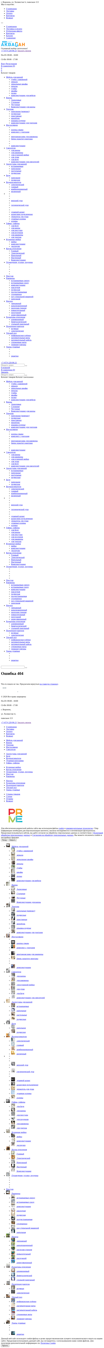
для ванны (15, 150)
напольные (16, 168)
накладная (15, 287)
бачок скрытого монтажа (22, 139)
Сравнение (11, 38)
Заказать (4, 372)
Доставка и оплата (14, 29)
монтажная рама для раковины (24, 136)
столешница (16, 294)
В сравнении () (8, 66)
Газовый (15, 251)
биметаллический (19, 322)
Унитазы (10, 109)
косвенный (16, 191)
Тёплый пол (11, 333)
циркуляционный (18, 315)
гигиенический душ (20, 205)
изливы (14, 221)
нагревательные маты (20, 338)
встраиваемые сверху (20, 281)
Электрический (18, 253)
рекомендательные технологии (79, 828)
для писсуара (16, 230)
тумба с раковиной (19, 79)
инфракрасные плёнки (21, 335)
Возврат (9, 18)
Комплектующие (18, 260)
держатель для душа (19, 217)
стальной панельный (20, 324)
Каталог (9, 36)
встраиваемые (17, 166)
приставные (16, 116)
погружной (16, 313)
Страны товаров (13, 794)
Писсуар (9, 276)
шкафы (14, 91)
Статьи (9, 796)
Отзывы (9, 799)
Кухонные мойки (13, 239)
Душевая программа (15, 761)
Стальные (15, 102)
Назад (4, 840)
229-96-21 (9, 51)
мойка (13, 242)
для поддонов (17, 233)
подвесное (15, 180)
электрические (17, 331)
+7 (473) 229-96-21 (9, 363)
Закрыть (12, 840)
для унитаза (16, 237)
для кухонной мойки (20, 155)
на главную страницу (49, 684)
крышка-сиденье (18, 120)
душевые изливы (18, 219)
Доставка (10, 11)
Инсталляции (12, 125)
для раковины (17, 152)
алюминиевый (17, 319)
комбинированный (19, 189)
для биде (15, 159)
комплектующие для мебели (23, 95)
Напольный (16, 255)
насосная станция (18, 308)
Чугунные (15, 104)
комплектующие (18, 146)
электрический (17, 185)
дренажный (16, 303)
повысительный (18, 310)
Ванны (9, 98)
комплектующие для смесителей (25, 162)
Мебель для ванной (14, 77)
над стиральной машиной (22, 297)
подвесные (16, 114)
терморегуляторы (18, 345)
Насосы (9, 301)
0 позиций (5, 367)
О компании (11, 9)
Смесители (11, 148)
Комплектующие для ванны (23, 107)
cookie (61, 828)
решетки (15, 356)
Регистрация (11, 64)
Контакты (10, 15)
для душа (15, 157)
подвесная (15, 290)
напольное (15, 178)
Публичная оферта (14, 31)
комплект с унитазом (20, 132)
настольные (16, 171)
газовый (14, 187)
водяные (15, 329)
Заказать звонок (24, 51)
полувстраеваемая (19, 292)
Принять (5, 1346)
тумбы (14, 88)
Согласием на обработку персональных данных (52, 835)
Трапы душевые (13, 347)
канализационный (19, 306)
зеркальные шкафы (19, 84)
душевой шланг (18, 212)
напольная (15, 299)
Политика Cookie (48, 1343)
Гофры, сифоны (13, 223)
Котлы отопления (13, 249)
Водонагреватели (13, 182)
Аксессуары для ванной (16, 164)
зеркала (14, 82)
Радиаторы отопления (15, 317)
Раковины (10, 278)
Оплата (9, 13)
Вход (3, 64)
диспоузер (15, 246)
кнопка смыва (17, 130)
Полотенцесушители (15, 326)
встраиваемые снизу (20, 283)
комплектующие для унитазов (24, 123)
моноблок (15, 118)
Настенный (16, 258)
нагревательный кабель (21, 340)
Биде (8, 175)
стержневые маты (19, 342)
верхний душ (17, 201)
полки (13, 93)
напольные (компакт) (20, 111)
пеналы (14, 86)
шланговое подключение (22, 214)
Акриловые (16, 100)
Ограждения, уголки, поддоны (19, 262)
